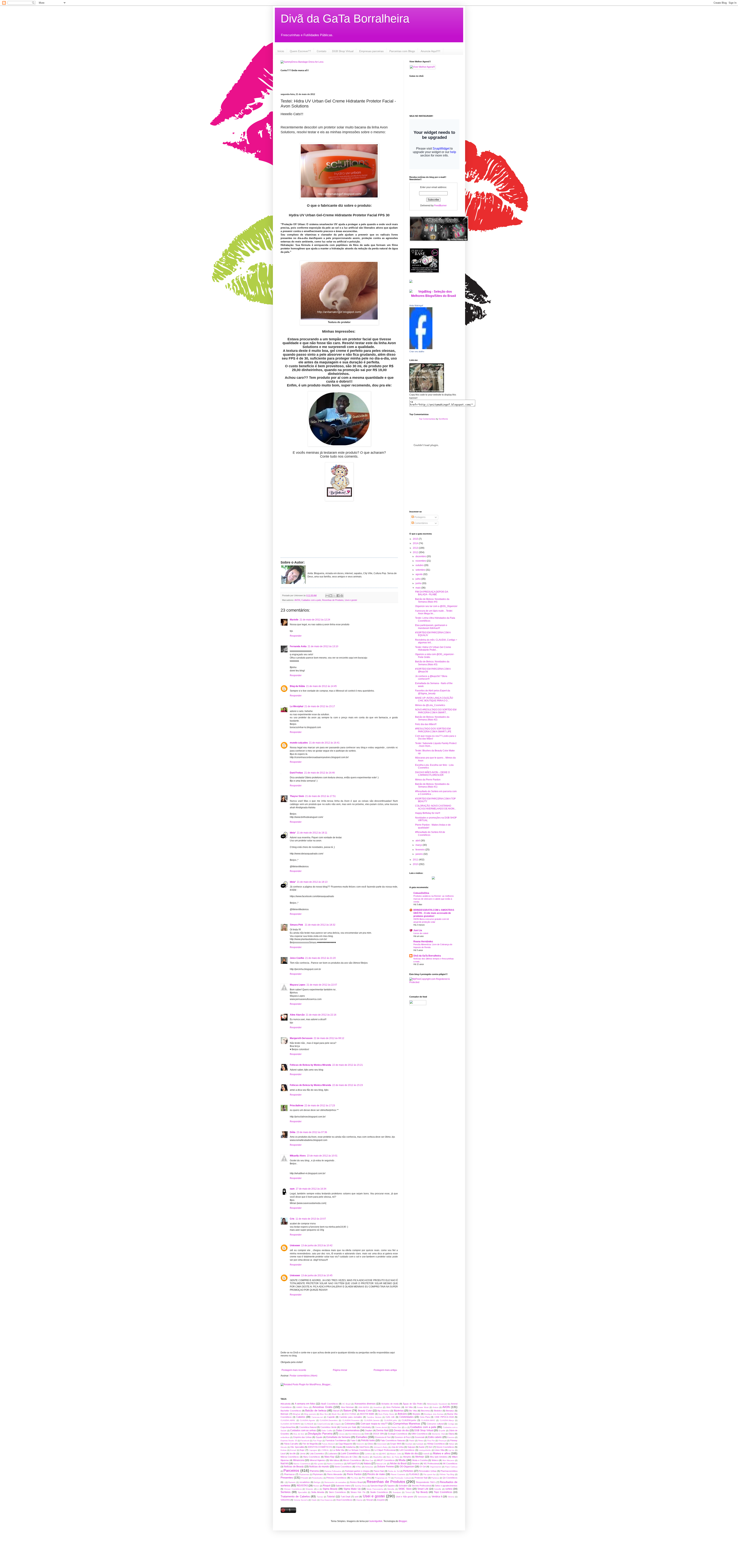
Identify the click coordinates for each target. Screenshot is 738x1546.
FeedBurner (440, 205)
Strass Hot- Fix (358, 1492)
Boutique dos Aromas (433, 1414)
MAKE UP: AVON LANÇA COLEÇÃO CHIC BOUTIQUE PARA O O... (434, 699)
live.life (293, 1453)
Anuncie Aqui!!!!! (430, 51)
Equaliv (319, 1437)
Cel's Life (390, 1417)
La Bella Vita (338, 1450)
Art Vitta (409, 1407)
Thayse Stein (297, 796)
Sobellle (437, 1489)
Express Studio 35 (289, 1440)
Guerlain (409, 1444)
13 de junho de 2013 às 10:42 (316, 1245)
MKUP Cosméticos (386, 1460)
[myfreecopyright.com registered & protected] (433, 982)
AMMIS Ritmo (302, 1407)
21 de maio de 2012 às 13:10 (323, 646)
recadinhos (304, 1482)
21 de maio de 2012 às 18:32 (320, 924)
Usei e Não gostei (404, 1496)
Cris (292, 1218)
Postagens (420, 517)
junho (419, 583)
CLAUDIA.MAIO (428, 1420)
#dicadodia (286, 1404)
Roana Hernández (423, 941)
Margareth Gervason (301, 1038)
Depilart (368, 1430)
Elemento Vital (438, 1434)
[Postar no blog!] (331, 596)
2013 (416, 548)
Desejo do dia (401, 1430)
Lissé (283, 1453)
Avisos (435, 1407)
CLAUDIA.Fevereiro (351, 1420)
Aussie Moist (423, 1407)
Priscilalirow (296, 1105)
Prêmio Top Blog (447, 1474)
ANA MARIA (363, 1407)
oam (292, 1188)
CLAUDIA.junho (409, 1420)
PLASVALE (414, 1474)
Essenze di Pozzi (403, 1437)
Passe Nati (379, 1471)
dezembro (421, 556)
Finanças (443, 1440)
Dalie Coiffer (327, 1430)
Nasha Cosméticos (335, 1464)
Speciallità (302, 1492)
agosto (419, 574)
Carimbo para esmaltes (350, 1417)
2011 (416, 859)
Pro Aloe (354, 1478)
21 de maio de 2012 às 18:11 (312, 832)
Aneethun (377, 1407)
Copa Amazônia (288, 1427)
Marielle (294, 619)
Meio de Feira (392, 1457)
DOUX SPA (378, 1434)
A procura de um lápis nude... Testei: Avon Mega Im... (434, 612)
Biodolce (438, 1410)
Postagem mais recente (294, 1370)
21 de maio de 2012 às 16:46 (319, 772)
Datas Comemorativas (348, 1430)
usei (356, 1496)
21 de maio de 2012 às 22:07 (322, 984)
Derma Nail (382, 1430)
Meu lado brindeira (439, 1457)
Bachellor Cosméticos (291, 1410)
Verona (451, 1497)
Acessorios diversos (365, 1403)
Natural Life (381, 1464)
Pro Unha (366, 1478)
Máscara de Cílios (349, 1457)
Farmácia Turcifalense (336, 1440)
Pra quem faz (429, 1474)
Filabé (412, 1440)
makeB (426, 1454)
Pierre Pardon (354, 1474)
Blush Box (336, 1414)
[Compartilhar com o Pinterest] (342, 596)
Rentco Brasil (356, 1482)
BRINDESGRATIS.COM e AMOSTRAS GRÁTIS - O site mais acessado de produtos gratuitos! (433, 913)
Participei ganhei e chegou (357, 1471)
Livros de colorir (420, 933)
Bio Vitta (413, 1410)
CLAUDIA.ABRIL (288, 1420)
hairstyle (419, 1444)
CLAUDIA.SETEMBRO (291, 1424)
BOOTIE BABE (367, 1414)
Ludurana (332, 1453)
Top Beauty (422, 1492)
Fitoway (453, 1440)
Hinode (284, 1447)
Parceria (314, 1471)
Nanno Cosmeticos (301, 1464)
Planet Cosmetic (398, 1474)
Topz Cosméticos (443, 1492)
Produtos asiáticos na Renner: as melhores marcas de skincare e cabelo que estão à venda (433, 899)
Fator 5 (354, 1440)
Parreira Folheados (332, 1471)
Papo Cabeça (451, 1467)
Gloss (370, 1444)
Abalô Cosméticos (329, 1404)
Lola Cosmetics (317, 1453)
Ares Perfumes (393, 1407)
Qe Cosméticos (450, 1478)
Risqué (326, 1485)
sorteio (448, 1489)
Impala (339, 1447)
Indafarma (350, 1447)
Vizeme (359, 1500)
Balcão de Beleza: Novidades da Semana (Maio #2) (432, 718)
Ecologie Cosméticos (398, 1434)
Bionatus (450, 1410)
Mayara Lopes (297, 984)
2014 (416, 543)
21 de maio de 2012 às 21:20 (320, 958)
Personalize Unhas (427, 1471)
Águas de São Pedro (413, 1404)
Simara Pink (297, 924)
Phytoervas (304, 1474)
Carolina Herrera (374, 1417)
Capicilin (331, 1417)
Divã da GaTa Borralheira (345, 18)
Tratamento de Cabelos (295, 1496)
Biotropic (285, 1414)
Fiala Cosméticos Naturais (392, 1440)
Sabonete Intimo (343, 1485)
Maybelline (378, 1457)
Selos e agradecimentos (446, 1485)
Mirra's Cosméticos (352, 1460)
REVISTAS (302, 1485)
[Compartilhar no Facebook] (338, 596)
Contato (321, 51)
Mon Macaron (448, 1460)
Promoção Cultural (402, 1478)
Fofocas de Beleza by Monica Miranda (310, 1065)
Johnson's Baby (380, 1447)
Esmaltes (361, 1437)
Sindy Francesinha (375, 1489)
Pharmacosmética (448, 1471)
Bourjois (416, 1414)
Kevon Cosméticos (445, 1447)
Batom (347, 1410)
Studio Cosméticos (379, 1492)
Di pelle (442, 1430)
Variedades (423, 1497)
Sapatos (391, 1485)
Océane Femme (385, 1466)
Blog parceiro (310, 1414)
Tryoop (320, 1497)
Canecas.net (317, 1417)
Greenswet (382, 1444)
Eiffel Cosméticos (419, 1434)
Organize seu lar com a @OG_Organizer (436, 606)
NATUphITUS (353, 1463)
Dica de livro (298, 1434)
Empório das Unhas (302, 1437)
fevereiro (420, 849)
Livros (303, 1453)
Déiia (292, 1132)
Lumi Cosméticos (350, 1453)
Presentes (287, 1477)
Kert (430, 1447)
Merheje (419, 1456)
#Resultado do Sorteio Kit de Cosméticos (430, 833)
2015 (416, 539)
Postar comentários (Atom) (303, 1375)
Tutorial (331, 1496)
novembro (421, 560)
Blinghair (296, 1414)
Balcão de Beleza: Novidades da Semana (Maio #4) (432, 600)
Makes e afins (441, 1453)
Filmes (421, 1440)
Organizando (435, 1467)
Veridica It (437, 1496)
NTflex (358, 1467)
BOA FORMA (350, 1414)
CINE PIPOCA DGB (444, 1417)
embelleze (285, 1437)
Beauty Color (365, 1410)
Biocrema (425, 1410)
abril (418, 840)
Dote (367, 1434)
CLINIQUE (308, 1424)
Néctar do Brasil (398, 1463)
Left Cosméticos (407, 1450)
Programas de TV (383, 1478)
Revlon (316, 1486)
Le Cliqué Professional (384, 1450)
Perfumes (408, 1471)
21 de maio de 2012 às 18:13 (312, 882)
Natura (367, 1463)
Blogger (403, 1521)
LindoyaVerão (425, 1450)
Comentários (421, 523)
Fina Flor (431, 1440)
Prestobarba (317, 1478)
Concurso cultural (435, 1424)
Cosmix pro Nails (348, 1427)
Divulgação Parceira (320, 1433)
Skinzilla (390, 1489)
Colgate (337, 1424)
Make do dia (411, 1453)
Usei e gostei (351, 600)
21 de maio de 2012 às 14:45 (321, 686)
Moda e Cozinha (420, 1460)
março (419, 845)
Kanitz (422, 1447)
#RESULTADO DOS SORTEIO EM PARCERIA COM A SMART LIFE (433, 730)
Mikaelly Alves (298, 1155)
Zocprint (381, 1500)
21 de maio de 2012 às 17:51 (320, 796)
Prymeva (435, 1478)
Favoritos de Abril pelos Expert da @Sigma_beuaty (432, 692)
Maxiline (365, 1457)
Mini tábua (334, 1460)
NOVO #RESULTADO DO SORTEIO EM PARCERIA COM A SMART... (435, 711)
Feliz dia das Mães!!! (425, 724)
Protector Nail (421, 1478)
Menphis (407, 1457)
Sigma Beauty (330, 1489)
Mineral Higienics (318, 1460)
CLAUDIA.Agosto (307, 1420)
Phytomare (318, 1474)
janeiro (419, 854)
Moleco (435, 1460)
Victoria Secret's (301, 1500)
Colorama (350, 1423)
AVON (297, 600)
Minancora (298, 1460)
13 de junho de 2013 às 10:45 (316, 1275)
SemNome (443, 419)
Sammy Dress (361, 1486)
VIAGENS (285, 1500)
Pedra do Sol (394, 1471)
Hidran (452, 1444)
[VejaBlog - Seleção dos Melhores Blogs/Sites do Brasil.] (433, 292)
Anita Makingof (416, 305)
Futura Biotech (328, 1444)
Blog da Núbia (297, 686)
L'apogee (313, 1450)
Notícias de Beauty (294, 1466)
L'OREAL (325, 1450)
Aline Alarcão (297, 1014)
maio (418, 587)
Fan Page (317, 1440)
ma (377, 1454)
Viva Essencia (326, 1500)
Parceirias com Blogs (402, 51)
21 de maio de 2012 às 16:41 (324, 742)
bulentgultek (375, 1521)
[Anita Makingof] (420, 348)
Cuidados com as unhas (303, 1430)
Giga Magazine (345, 1444)
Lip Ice (451, 1450)
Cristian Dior (396, 1427)
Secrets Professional (421, 1485)
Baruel (336, 1410)
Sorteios (286, 1492)
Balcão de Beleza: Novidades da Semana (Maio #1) (432, 785)
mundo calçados (299, 742)
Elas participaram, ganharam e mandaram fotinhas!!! (431, 626)
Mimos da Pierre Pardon (427, 779)
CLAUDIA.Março (447, 1420)
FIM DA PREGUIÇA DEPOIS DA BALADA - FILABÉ (431, 593)
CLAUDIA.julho (390, 1420)
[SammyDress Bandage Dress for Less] (302, 62)
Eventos (451, 1437)
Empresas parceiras (371, 51)
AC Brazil (346, 1404)
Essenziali (419, 1437)
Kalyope (411, 1447)
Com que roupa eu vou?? (374, 1423)
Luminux (368, 1454)
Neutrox (416, 1463)
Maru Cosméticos (311, 1457)
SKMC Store (404, 1489)
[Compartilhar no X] (334, 596)
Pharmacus (289, 1474)
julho (418, 579)
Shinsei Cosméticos (293, 1489)
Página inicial (340, 1370)
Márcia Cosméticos (290, 1457)
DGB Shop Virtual (342, 51)
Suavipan (397, 1492)
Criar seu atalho (416, 351)
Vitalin (314, 1500)
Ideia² (293, 832)
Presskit (304, 1478)
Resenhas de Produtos (333, 600)
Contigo (451, 1424)
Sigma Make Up (352, 1489)
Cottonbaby (365, 1427)
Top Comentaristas (427, 419)
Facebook (305, 1440)
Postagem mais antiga (385, 1370)
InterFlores (364, 1447)
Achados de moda (390, 1404)
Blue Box (324, 1414)
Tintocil (408, 1492)
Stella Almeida (317, 1492)
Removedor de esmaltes (335, 1482)
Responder (296, 635)
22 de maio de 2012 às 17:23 (319, 1105)
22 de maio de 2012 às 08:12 (329, 1038)
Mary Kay (329, 1456)
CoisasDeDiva (421, 893)
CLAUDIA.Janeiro (372, 1420)
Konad (293, 1450)
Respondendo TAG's (426, 1482)
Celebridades (406, 1417)
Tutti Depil (345, 1496)
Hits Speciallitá (297, 1447)
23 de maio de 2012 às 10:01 (322, 1155)
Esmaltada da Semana (338, 1437)
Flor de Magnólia (310, 1444)
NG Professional (431, 1463)
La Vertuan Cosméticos (359, 1450)
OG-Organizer (407, 1466)
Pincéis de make (376, 1474)
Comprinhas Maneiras (406, 1423)
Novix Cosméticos (343, 1466)
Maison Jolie (395, 1454)
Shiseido (309, 1489)
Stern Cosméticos (337, 1492)
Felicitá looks (368, 1440)
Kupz (302, 1450)
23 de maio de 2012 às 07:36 (312, 1132)
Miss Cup (369, 1460)
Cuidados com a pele (311, 600)
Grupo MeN (395, 1444)
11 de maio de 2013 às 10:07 (311, 1218)
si (318, 1489)
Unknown (295, 1245)
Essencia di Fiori (383, 1437)
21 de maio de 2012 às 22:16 (321, 1014)
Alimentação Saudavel (437, 1404)
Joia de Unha (397, 1447)
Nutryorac (369, 1467)
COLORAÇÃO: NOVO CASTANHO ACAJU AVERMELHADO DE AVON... (435, 807)
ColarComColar (323, 1424)
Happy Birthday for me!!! (427, 813)
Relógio (317, 1482)
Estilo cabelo (435, 1437)
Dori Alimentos (354, 1434)
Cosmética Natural (308, 1427)
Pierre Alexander (335, 1474)
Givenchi (360, 1444)
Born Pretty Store (386, 1414)
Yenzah (369, 1500)
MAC (384, 1454)
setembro (421, 570)
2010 (416, 864)
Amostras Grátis (322, 1407)
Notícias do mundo (319, 1466)
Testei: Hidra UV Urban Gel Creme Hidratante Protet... (433, 648)
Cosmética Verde (328, 1427)
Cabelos (300, 1417)
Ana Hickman (347, 1407)
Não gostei (318, 1464)
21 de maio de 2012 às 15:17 (319, 706)
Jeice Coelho (297, 958)
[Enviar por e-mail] (327, 596)
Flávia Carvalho (291, 1444)
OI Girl (423, 1466)
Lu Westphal (296, 706)
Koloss (284, 1450)
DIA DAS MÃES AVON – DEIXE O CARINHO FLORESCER (432, 773)
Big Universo (383, 1410)
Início (281, 51)
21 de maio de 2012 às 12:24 (315, 619)
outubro (420, 565)
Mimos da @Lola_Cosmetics (430, 705)
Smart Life (422, 1489)
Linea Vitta (439, 1450)
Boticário (402, 1414)
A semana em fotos (305, 1403)
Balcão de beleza (315, 1410)
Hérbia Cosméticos (436, 1444)
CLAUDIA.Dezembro (329, 1420)
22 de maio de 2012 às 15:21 (347, 1065)
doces (342, 1434)
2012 (416, 552)
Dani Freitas (296, 772)
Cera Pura (425, 1417)
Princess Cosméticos (336, 1478)
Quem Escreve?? (300, 51)
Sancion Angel (376, 1485)
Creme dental (381, 1427)
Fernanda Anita (298, 646)
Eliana (451, 1434)
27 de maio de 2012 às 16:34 (311, 1188)
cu (406, 1427)
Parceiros (291, 1471)
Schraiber (403, 1485)
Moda (402, 1460)
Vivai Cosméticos (344, 1500)
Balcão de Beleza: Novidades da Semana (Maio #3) (432, 663)
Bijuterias (399, 1410)
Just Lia (417, 930)
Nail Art (284, 1463)
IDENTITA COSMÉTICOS (320, 1447)
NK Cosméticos (450, 1463)
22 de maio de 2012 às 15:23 (347, 1085)
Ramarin (292, 1482)
